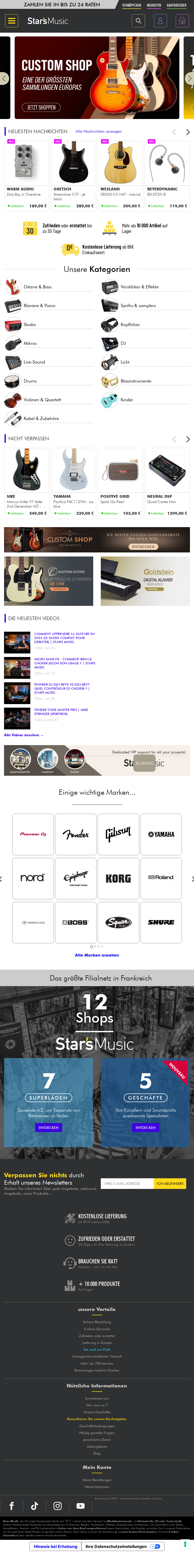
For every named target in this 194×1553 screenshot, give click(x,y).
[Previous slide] (174, 132)
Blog (96, 1453)
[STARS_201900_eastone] (48, 581)
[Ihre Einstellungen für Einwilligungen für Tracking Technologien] (185, 1544)
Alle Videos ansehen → (24, 735)
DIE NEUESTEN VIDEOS (34, 618)
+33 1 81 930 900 (104, 1267)
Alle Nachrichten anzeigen (99, 131)
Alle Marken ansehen (97, 955)
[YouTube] (80, 1506)
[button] (4, 78)
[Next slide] (187, 132)
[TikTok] (34, 1506)
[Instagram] (57, 1506)
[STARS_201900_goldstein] (145, 581)
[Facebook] (11, 1506)
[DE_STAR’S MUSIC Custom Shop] (97, 117)
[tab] (91, 946)
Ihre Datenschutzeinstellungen (116, 1546)
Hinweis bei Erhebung (55, 1546)
